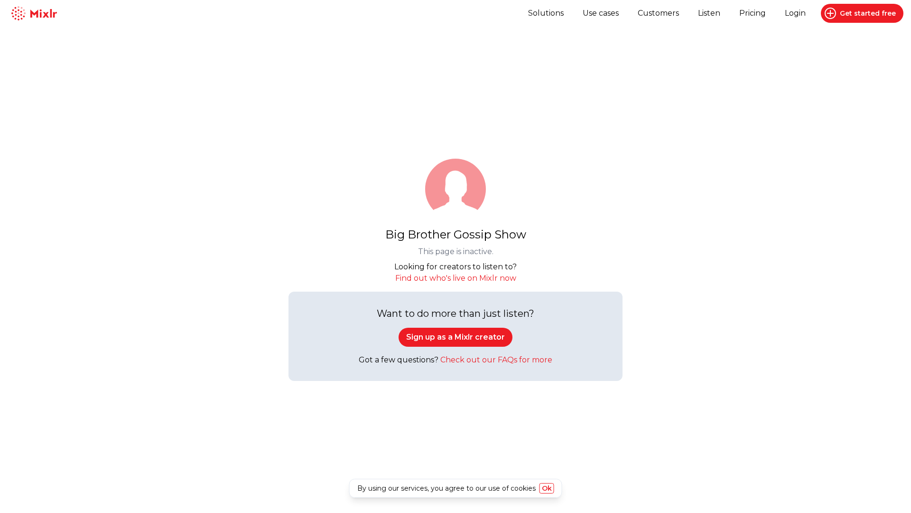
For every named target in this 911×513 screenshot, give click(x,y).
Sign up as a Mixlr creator (455, 337)
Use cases (601, 13)
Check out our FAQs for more (496, 359)
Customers (658, 13)
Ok (547, 488)
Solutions (546, 13)
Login (795, 13)
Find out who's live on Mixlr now (455, 278)
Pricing (752, 13)
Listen (709, 13)
